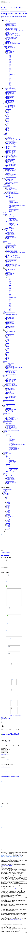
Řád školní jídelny (10, 153)
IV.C (10, 78)
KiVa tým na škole (5, 555)
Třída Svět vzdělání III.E (12, 192)
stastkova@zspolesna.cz (15, 919)
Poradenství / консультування (7, 771)
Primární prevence (10, 165)
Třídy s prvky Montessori (9, 312)
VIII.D (7, 127)
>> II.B (8, 503)
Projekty (8, 196)
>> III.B (8, 510)
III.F (10, 73)
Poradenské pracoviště (11, 237)
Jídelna (7, 238)
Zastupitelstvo (12, 218)
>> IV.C (8, 520)
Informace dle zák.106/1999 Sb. (13, 35)
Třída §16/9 (9, 52)
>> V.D (8, 528)
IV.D (10, 79)
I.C (10, 57)
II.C (10, 62)
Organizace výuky (10, 47)
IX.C (7, 130)
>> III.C (8, 511)
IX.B (7, 129)
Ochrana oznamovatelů (11, 37)
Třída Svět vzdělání (7, 421)
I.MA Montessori (10, 92)
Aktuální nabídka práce (11, 29)
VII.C (7, 119)
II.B (10, 61)
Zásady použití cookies (17, 856)
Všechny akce (4, 750)
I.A (10, 55)
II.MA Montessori (10, 96)
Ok (1, 866)
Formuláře (11, 223)
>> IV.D (8, 521)
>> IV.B (8, 519)
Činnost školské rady (11, 174)
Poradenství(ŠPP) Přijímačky (10, 385)
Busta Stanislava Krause (11, 42)
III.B (10, 68)
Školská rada (6, 405)
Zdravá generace (13, 210)
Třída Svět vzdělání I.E (11, 189)
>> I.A (7, 497)
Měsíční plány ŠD (10, 141)
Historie (8, 41)
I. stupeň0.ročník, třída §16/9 (10, 266)
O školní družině (10, 138)
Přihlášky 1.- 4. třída (11, 151)
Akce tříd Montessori (11, 91)
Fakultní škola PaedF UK (12, 28)
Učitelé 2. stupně (10, 233)
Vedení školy (9, 230)
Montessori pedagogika (11, 89)
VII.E (7, 121)
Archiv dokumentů (10, 170)
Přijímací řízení (12, 164)
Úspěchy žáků (9, 34)
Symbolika (8, 39)
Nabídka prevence (10, 166)
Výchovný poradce (10, 159)
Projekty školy (6, 431)
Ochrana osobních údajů (11, 38)
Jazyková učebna (10, 107)
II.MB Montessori (10, 97)
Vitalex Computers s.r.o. (6, 855)
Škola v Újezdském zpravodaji (13, 27)
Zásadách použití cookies (6, 865)
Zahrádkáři (11, 201)
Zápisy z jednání (10, 175)
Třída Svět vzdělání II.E (11, 191)
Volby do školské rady (11, 177)
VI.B (7, 111)
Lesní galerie (12, 206)
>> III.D (8, 512)
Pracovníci (8, 161)
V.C (10, 84)
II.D (10, 64)
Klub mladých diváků (11, 25)
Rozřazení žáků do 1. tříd (12, 182)
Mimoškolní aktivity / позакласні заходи (10, 776)
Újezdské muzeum (13, 202)
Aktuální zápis (9, 179)
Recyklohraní (12, 200)
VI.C (7, 112)
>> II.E (8, 507)
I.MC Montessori (10, 94)
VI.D (7, 114)
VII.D (7, 120)
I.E (10, 59)
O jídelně (8, 148)
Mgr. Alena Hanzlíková (10, 734)
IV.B (10, 77)
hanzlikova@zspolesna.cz (12, 741)
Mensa (10, 211)
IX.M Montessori (10, 102)
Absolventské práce (13, 220)
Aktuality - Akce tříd (11, 23)
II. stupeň (5, 328)
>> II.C (8, 505)
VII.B (7, 118)
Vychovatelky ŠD (10, 236)
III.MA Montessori (10, 101)
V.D (10, 86)
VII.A (7, 116)
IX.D (7, 132)
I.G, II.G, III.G (12, 74)
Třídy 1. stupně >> (7, 496)
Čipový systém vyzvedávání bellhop (14, 139)
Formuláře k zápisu (10, 180)
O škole (5, 241)
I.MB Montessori (10, 93)
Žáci (7, 215)
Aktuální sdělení (10, 136)
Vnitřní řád (8, 137)
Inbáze (10, 198)
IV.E (10, 80)
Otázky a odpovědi (10, 145)
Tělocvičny (8, 109)
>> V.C (8, 526)
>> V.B (8, 525)
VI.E (7, 115)
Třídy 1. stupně (9, 53)
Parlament (11, 216)
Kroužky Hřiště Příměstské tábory (11, 430)
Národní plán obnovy (14, 209)
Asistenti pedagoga (10, 234)
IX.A (7, 128)
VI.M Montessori (10, 100)
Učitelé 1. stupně (10, 232)
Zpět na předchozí (6, 718)
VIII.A (7, 123)
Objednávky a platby (11, 150)
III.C (10, 69)
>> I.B (7, 498)
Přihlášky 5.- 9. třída (11, 152)
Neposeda (11, 204)
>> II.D (8, 506)
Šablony (11, 197)
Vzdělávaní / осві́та (5, 767)
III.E (10, 71)
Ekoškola (5, 452)
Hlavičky (8, 50)
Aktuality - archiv (10, 24)
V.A (10, 82)
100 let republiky (13, 207)
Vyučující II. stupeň (10, 105)
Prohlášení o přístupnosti (6, 856)
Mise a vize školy (4, 754)
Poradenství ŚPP (10, 157)
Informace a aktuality (5, 552)
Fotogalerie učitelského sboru (13, 43)
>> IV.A (8, 517)
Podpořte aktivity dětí (11, 146)
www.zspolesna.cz (14, 888)
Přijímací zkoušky (10, 162)
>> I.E (7, 501)
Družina (5, 361)
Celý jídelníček (4, 567)
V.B (10, 83)
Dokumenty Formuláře (8, 400)
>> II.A (8, 502)
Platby (10, 227)
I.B (10, 56)
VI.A (7, 110)
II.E (10, 65)
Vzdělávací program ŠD (11, 142)
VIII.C (7, 125)
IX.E (7, 133)
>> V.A (8, 524)
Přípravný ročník (10, 51)
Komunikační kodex (13, 224)
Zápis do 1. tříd (6, 413)
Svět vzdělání (9, 187)
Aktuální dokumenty (11, 169)
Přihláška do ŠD (10, 143)
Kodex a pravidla (13, 219)
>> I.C (7, 500)
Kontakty (8, 173)
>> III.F (8, 515)
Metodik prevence (10, 160)
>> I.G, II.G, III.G (10, 516)
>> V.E (8, 529)
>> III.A (8, 509)
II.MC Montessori (10, 98)
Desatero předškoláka (11, 183)
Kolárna (8, 48)
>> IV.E (8, 523)
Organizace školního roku (12, 33)
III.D (10, 70)
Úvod (2, 716)
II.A (10, 60)
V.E (10, 87)
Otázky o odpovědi (10, 188)
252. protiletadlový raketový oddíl (17, 205)
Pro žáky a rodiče (7, 453)
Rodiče (8, 221)
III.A (10, 66)
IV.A (10, 75)
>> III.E (8, 514)
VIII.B (7, 124)
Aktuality (8, 21)
